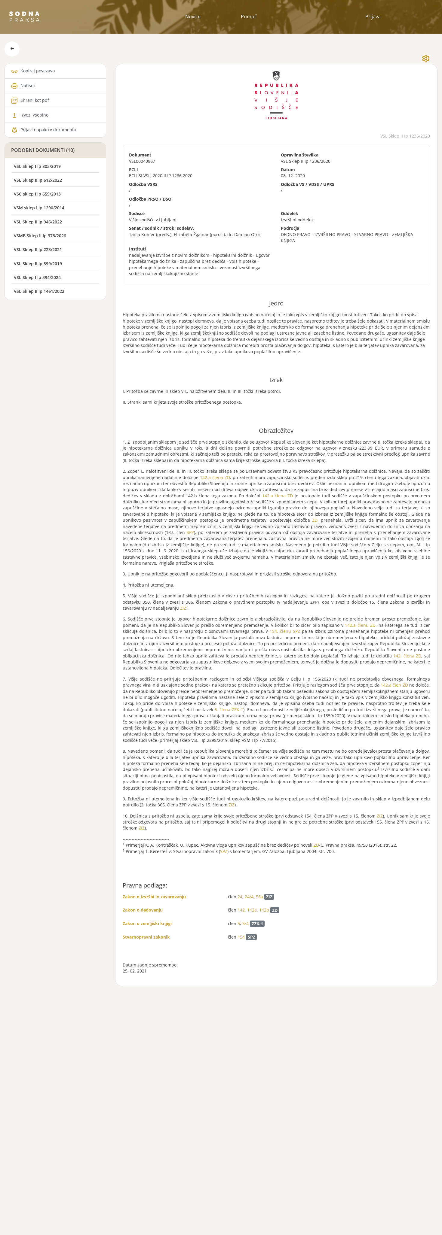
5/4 (245, 924)
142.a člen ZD (394, 685)
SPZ (190, 532)
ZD (315, 520)
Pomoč (249, 16)
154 (241, 937)
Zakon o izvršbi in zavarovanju (154, 897)
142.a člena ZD (215, 477)
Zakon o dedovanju (143, 910)
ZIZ (183, 608)
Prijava (373, 16)
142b (264, 910)
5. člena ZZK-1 (229, 709)
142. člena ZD (407, 656)
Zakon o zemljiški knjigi (147, 923)
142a (252, 910)
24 (240, 897)
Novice (193, 16)
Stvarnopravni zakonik (146, 937)
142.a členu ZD (360, 625)
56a (259, 897)
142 (241, 910)
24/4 (249, 897)
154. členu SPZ (285, 631)
